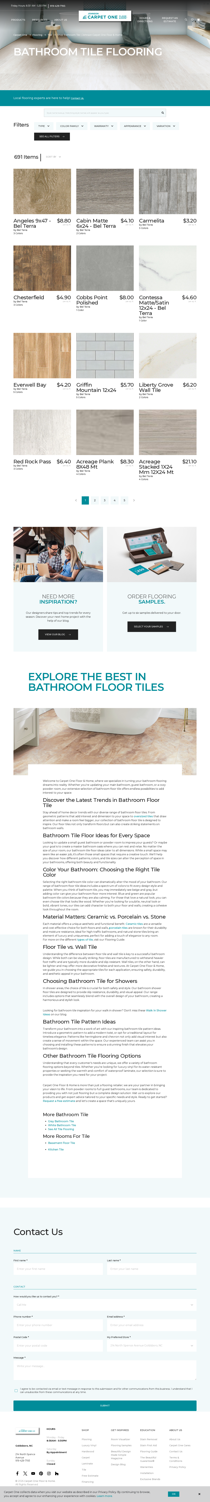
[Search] (163, 113)
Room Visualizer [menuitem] (120, 1439)
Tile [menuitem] (84, 1469)
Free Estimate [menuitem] (90, 1475)
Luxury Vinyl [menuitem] (89, 1445)
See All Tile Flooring (61, 1129)
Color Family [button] (69, 126)
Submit (105, 1405)
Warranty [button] (101, 126)
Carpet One (20, 34)
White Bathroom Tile (62, 1125)
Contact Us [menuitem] (175, 1451)
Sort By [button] (51, 156)
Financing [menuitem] (88, 1481)
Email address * (116, 1317)
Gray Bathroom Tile (61, 1121)
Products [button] (18, 19)
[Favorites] (192, 19)
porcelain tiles (118, 927)
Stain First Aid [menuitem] (148, 1445)
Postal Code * (21, 1337)
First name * (20, 1260)
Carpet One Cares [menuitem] (179, 1445)
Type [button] (41, 126)
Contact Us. (77, 98)
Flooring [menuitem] (87, 1439)
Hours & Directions (145, 20)
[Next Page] (134, 500)
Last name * (114, 1260)
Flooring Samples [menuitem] (121, 1445)
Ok (173, 1493)
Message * (19, 1358)
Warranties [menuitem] (146, 1467)
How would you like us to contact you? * (36, 1296)
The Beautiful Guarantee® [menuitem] (148, 1459)
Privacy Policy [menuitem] (177, 1467)
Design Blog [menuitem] (118, 1464)
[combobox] (102, 113)
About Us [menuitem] (174, 1439)
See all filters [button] (49, 136)
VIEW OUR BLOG (55, 634)
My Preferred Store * (118, 1337)
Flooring (37, 34)
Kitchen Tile (56, 1149)
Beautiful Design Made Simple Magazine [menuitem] (121, 1455)
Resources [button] (39, 19)
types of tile (85, 939)
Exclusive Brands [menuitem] (150, 1479)
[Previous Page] (76, 500)
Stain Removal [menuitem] (148, 1439)
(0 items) (198, 20)
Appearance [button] (132, 126)
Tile (50, 34)
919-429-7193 (57, 5)
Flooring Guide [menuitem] (149, 1451)
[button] (186, 19)
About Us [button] (60, 19)
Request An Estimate (170, 20)
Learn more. (105, 1496)
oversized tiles (143, 816)
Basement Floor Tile (61, 1143)
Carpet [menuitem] (86, 1457)
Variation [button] (163, 126)
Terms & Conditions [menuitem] (175, 1459)
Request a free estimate (59, 1101)
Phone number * (23, 1317)
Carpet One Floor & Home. (39, 1481)
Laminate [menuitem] (87, 1463)
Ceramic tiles (134, 923)
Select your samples (148, 626)
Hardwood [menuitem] (88, 1451)
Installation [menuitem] (147, 1473)
